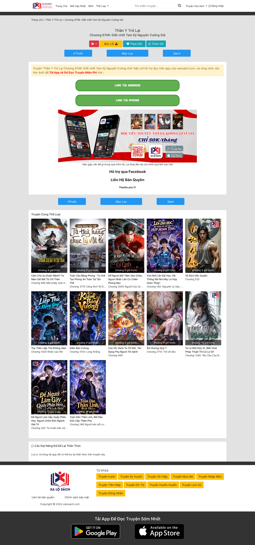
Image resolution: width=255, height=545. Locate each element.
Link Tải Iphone (127, 100)
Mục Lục (127, 53)
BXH (90, 6)
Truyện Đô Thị (135, 485)
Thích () (157, 44)
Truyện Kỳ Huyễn (131, 476)
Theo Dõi (135, 44)
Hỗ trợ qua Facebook (127, 171)
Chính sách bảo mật (77, 497)
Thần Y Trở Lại (127, 30)
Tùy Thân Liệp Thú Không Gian (48, 348)
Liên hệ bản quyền (43, 497)
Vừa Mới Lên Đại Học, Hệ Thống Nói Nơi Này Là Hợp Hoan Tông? (162, 279)
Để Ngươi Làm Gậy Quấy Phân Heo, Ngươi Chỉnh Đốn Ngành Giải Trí (48, 421)
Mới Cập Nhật (78, 5)
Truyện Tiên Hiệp (110, 485)
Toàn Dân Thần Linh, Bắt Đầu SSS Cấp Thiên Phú (86, 419)
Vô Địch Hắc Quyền (196, 275)
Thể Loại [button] (101, 6)
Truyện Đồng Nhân (111, 493)
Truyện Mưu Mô (183, 476)
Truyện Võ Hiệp (157, 476)
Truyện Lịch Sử (191, 485)
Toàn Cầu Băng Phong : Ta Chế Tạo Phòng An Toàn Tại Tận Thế (87, 279)
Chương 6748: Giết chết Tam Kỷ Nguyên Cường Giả (127, 35)
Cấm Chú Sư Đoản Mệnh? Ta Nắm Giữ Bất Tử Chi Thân (47, 277)
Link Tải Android (127, 85)
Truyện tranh (107, 476)
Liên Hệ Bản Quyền (127, 180)
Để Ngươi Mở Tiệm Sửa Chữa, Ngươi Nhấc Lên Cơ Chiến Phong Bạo (125, 279)
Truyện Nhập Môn (210, 476)
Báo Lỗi (109, 44)
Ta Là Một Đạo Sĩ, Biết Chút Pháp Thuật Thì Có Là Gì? (201, 350)
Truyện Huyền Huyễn (163, 485)
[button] (196, 6)
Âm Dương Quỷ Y (157, 348)
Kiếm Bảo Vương (79, 348)
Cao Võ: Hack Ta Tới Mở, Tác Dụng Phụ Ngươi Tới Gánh (124, 350)
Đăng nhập (217, 5)
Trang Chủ (61, 6)
